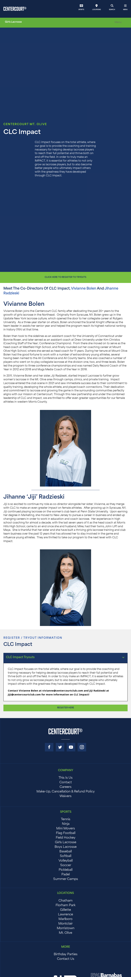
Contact (65, 782)
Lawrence (65, 914)
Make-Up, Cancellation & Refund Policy (66, 791)
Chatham (65, 900)
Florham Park (65, 905)
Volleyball (66, 860)
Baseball (65, 851)
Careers (65, 787)
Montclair (65, 923)
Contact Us (65, 959)
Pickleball (65, 870)
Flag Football (65, 833)
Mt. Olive (65, 933)
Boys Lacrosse (66, 847)
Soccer (65, 865)
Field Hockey (65, 837)
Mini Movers (65, 828)
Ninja (65, 824)
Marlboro (65, 919)
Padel (65, 874)
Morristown (65, 928)
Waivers (65, 796)
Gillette (65, 910)
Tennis (65, 819)
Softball (65, 856)
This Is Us (65, 778)
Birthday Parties (65, 954)
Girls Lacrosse (65, 842)
